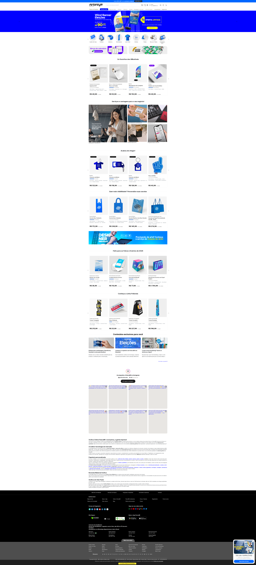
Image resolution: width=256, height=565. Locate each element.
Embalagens (144, 547)
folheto (126, 458)
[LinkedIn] (135, 509)
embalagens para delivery (110, 468)
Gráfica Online (92, 544)
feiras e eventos (140, 465)
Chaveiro (131, 551)
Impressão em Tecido (94, 275)
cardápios (159, 467)
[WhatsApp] (160, 5)
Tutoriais (160, 492)
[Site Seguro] (107, 518)
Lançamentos (158, 549)
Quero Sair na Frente (244, 561)
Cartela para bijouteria (120, 551)
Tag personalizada (119, 549)
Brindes (91, 175)
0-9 (151, 554)
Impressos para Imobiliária (114, 318)
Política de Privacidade (92, 501)
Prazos (141, 501)
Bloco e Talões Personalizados (115, 84)
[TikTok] (140, 509)
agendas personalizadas (95, 468)
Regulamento (155, 499)
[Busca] (142, 5)
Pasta (116, 544)
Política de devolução (130, 501)
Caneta (130, 549)
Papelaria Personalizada (95, 84)
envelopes (154, 467)
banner (134, 458)
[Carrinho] (166, 5)
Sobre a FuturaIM (116, 499)
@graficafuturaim (123, 377)
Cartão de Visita (92, 546)
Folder (90, 549)
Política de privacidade (158, 561)
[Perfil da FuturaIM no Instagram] (128, 371)
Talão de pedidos (132, 547)
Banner (130, 83)
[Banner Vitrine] (128, 237)
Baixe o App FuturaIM (134, 515)
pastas (138, 458)
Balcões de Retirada (96, 492)
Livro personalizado (159, 546)
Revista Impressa (158, 544)
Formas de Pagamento (95, 506)
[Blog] (142, 509)
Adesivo (90, 551)
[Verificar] (95, 518)
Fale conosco (105, 501)
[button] (19, 21)
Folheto (150, 84)
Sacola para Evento (152, 275)
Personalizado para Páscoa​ (134, 275)
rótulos (141, 467)
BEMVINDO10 (138, 1)
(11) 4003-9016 (92, 533)
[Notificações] (163, 5)
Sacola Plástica (93, 216)
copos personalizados (98, 466)
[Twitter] (146, 509)
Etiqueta (103, 544)
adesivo (130, 458)
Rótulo (103, 546)
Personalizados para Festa (114, 275)
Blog (114, 501)
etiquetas (136, 467)
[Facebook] (144, 509)
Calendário (144, 546)
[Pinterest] (138, 509)
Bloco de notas (132, 546)
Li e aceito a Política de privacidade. (127, 563)
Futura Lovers (166, 499)
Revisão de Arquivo (112, 492)
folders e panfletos (122, 462)
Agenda (143, 549)
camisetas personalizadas (116, 467)
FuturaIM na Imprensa (144, 492)
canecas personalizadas (128, 467)
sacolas (142, 458)
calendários (164, 467)
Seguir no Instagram (128, 381)
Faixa (103, 551)
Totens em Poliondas (94, 318)
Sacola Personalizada (133, 544)
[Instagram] (131, 509)
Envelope (117, 546)
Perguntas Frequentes (128, 492)
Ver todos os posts (162, 361)
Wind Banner (104, 549)
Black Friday (157, 551)
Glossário (95, 554)
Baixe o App (104, 499)
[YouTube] (133, 509)
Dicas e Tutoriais (143, 499)
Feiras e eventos (158, 547)
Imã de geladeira (118, 547)
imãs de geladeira (147, 467)
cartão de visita (121, 458)
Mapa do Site (90, 499)
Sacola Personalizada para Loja (154, 216)
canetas (162, 465)
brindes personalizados (154, 465)
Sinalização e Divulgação (134, 318)
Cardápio (144, 551)
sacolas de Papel (107, 466)
